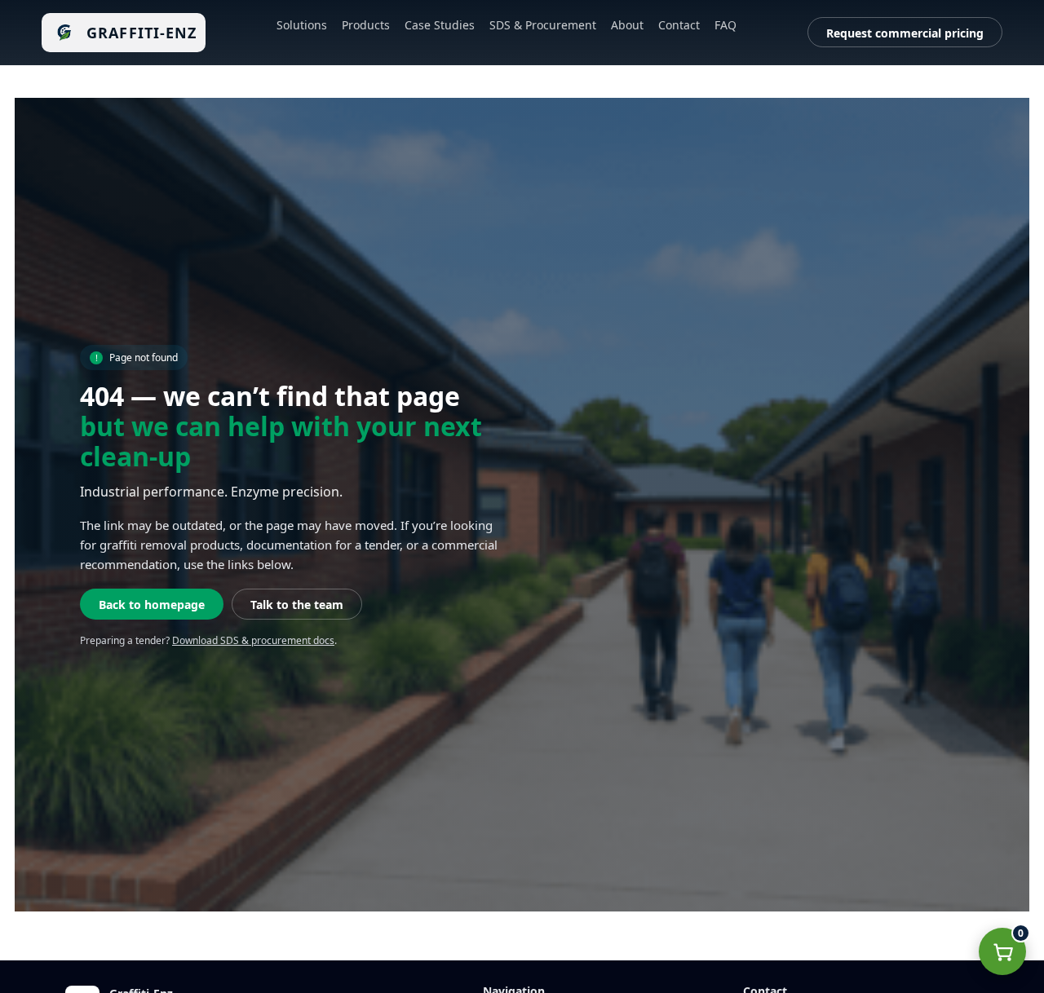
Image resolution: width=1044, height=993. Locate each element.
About (627, 25)
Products (366, 25)
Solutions (301, 25)
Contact (679, 25)
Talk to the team (296, 604)
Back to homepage (152, 604)
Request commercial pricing (905, 33)
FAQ (725, 25)
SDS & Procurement (542, 25)
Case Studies (440, 25)
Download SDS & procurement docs (253, 640)
